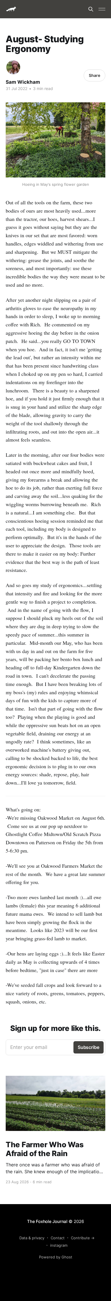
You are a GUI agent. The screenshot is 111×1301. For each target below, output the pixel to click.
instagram (58, 1245)
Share (94, 75)
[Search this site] (90, 9)
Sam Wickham (23, 82)
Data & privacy (31, 1238)
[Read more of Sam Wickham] (13, 67)
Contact (58, 1238)
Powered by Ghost (55, 1257)
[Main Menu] (102, 9)
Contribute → (82, 1238)
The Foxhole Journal (47, 1221)
